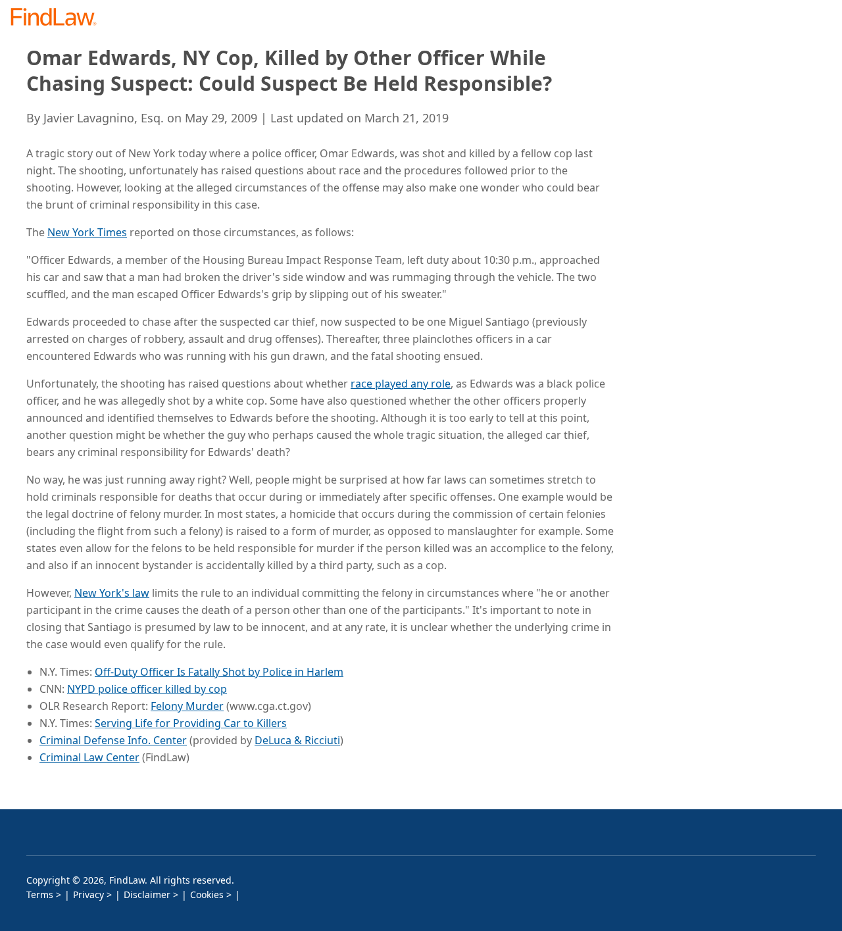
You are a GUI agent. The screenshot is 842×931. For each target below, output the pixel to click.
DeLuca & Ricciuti (297, 740)
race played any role (401, 383)
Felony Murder (187, 706)
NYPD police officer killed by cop (147, 689)
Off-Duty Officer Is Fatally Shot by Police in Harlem (219, 672)
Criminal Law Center (89, 757)
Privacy (88, 894)
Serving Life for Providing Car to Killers (191, 723)
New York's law (111, 593)
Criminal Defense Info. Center (113, 740)
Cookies (207, 894)
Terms (39, 894)
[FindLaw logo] (59, 18)
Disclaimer (147, 894)
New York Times (87, 232)
